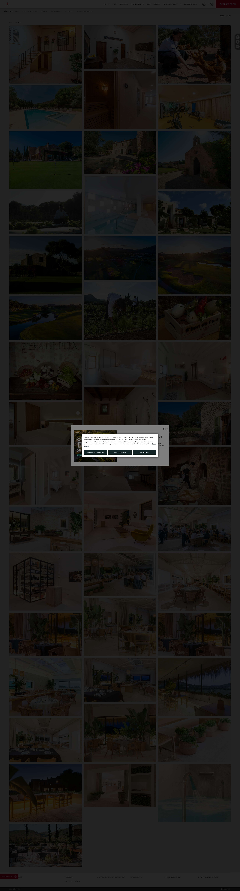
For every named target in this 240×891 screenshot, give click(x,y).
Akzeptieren (144, 452)
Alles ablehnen (120, 452)
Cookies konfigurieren (95, 452)
